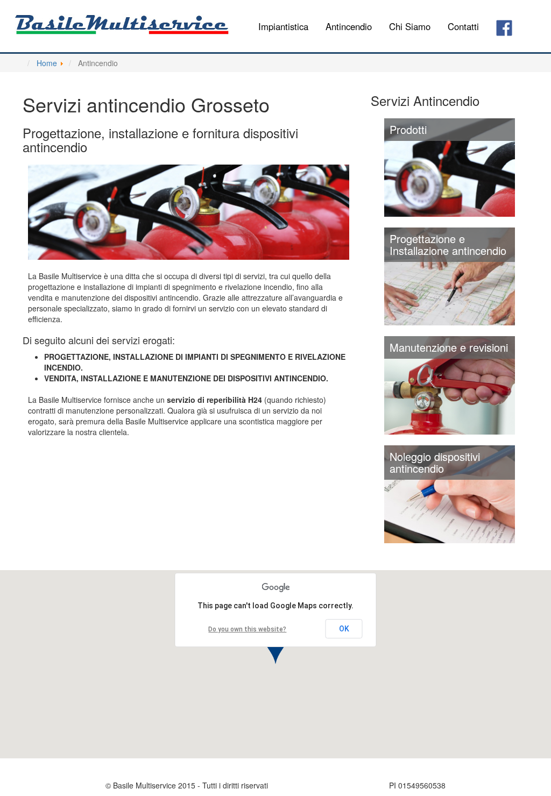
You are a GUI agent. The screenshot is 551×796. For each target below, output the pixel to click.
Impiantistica (283, 26)
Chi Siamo (409, 26)
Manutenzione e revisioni (449, 347)
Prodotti (408, 130)
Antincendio (349, 26)
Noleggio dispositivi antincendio (435, 462)
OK (344, 628)
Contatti (463, 26)
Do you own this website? (247, 629)
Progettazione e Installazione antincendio (448, 245)
